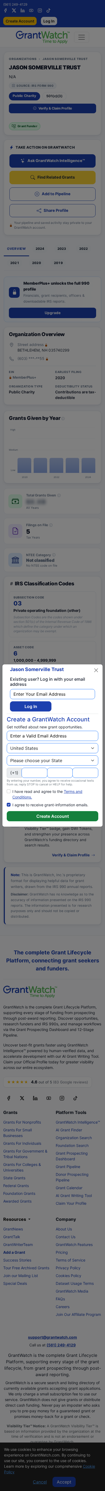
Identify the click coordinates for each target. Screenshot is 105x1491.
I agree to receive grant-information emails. (50, 805)
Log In (30, 706)
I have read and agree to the (47, 794)
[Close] (96, 670)
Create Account (52, 816)
